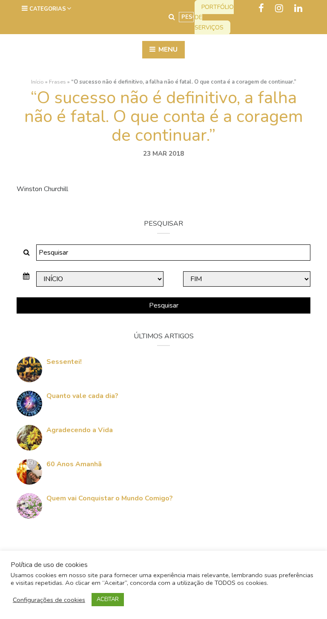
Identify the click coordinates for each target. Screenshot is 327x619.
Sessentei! (64, 361)
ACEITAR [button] (108, 599)
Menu (167, 49)
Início (37, 82)
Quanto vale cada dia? (82, 396)
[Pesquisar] (172, 17)
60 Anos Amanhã (74, 464)
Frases (57, 82)
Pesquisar (163, 305)
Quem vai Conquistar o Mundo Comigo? (109, 498)
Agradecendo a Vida (79, 430)
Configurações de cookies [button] (49, 600)
